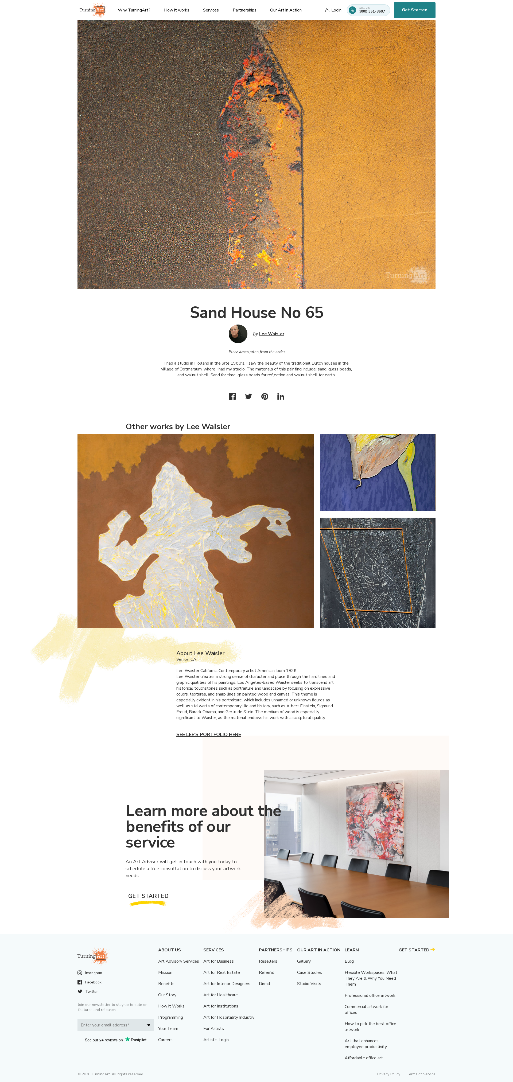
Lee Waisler (271, 334)
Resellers (268, 961)
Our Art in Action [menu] (286, 10)
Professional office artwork (370, 995)
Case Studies (309, 972)
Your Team (168, 1029)
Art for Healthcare (220, 995)
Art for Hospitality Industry (228, 1017)
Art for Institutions (220, 1006)
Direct (264, 984)
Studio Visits (309, 984)
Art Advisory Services (178, 961)
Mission (165, 972)
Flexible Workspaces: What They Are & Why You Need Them (371, 978)
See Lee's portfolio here (208, 734)
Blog (349, 961)
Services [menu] (211, 10)
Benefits (166, 984)
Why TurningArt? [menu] (134, 10)
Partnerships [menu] (244, 10)
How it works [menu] (176, 10)
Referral (266, 972)
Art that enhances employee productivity (366, 1044)
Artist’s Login (216, 1040)
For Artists (213, 1029)
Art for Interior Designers (226, 984)
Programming (170, 1017)
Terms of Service (421, 1074)
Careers (165, 1040)
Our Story (167, 995)
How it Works (171, 1006)
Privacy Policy (388, 1074)
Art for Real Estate (221, 972)
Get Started (415, 10)
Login (336, 10)
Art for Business (218, 961)
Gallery (304, 961)
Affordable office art (364, 1058)
